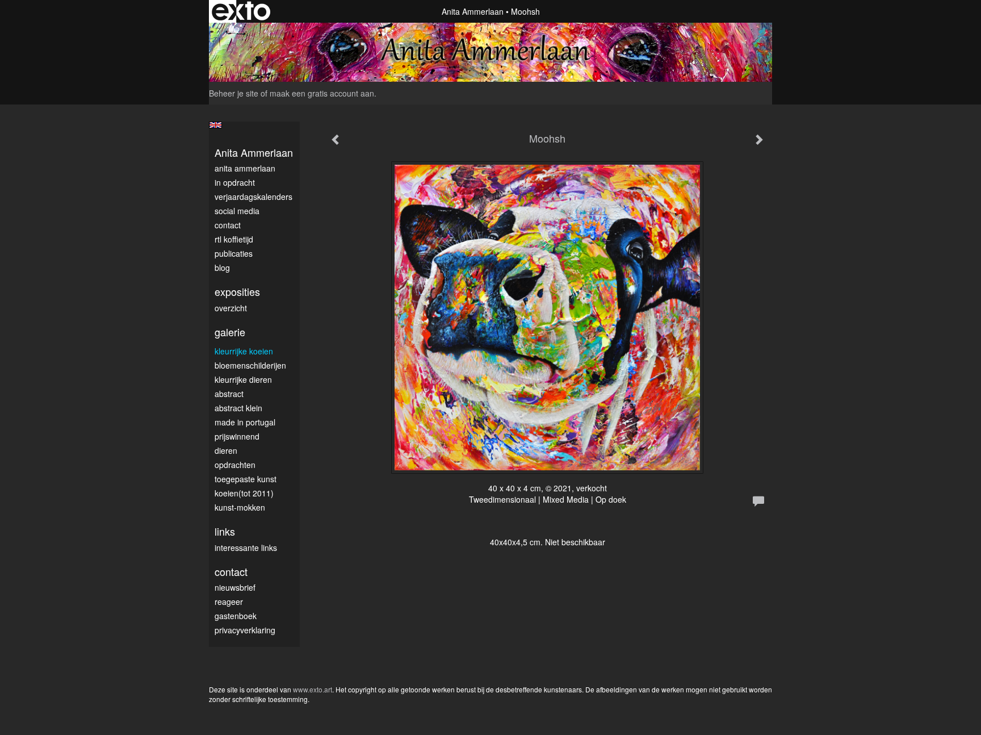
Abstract (229, 393)
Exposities (237, 292)
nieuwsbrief (235, 587)
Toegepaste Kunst (245, 479)
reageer (229, 601)
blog (222, 267)
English (215, 125)
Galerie (230, 332)
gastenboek (236, 615)
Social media (237, 210)
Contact (228, 225)
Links (225, 531)
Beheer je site (233, 93)
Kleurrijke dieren (243, 379)
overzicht (231, 308)
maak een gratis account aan (322, 93)
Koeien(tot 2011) (244, 493)
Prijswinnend (237, 436)
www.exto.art (312, 689)
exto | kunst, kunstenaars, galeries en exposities (241, 11)
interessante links (246, 547)
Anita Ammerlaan (473, 11)
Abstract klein (238, 408)
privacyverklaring (245, 630)
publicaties (234, 253)
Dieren (226, 450)
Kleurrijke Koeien (244, 351)
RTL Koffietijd (234, 239)
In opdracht (235, 182)
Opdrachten (235, 464)
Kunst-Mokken (240, 507)
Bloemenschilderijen (250, 365)
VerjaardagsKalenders (253, 196)
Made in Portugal (245, 422)
